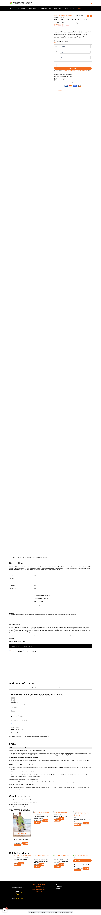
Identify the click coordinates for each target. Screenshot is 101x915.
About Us (34, 884)
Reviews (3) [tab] (33, 557)
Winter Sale (84, 70)
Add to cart (72, 68)
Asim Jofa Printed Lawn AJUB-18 (23, 646)
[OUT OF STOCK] (42, 812)
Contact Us (38, 886)
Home (55, 15)
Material (57, 57)
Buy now (77, 860)
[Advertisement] (50, 665)
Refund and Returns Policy (38, 889)
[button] (91, 3)
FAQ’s (44, 888)
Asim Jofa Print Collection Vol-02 (66, 15)
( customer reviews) (59, 24)
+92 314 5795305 (20, 898)
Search (79, 8)
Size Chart (59, 90)
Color (56, 51)
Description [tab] (15, 557)
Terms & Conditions (36, 888)
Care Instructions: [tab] (42, 557)
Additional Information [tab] (24, 557)
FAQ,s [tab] (37, 557)
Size (56, 46)
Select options (59, 819)
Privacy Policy (41, 884)
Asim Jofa (56, 72)
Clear (61, 60)
